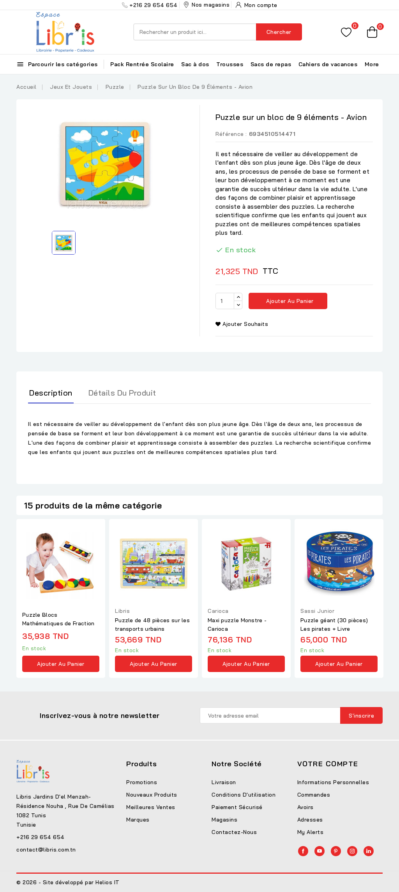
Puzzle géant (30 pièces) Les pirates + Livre (334, 624)
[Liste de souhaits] (346, 32)
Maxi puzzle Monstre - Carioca (237, 624)
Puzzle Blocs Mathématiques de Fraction (58, 619)
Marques (138, 819)
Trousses (229, 64)
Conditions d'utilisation (243, 794)
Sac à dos (195, 64)
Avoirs (305, 807)
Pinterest (336, 851)
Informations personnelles (333, 782)
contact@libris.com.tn (46, 849)
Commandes (313, 794)
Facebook (303, 851)
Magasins (224, 819)
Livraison (224, 782)
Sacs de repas (271, 64)
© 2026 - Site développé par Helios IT (68, 882)
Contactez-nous (234, 832)
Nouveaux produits (151, 794)
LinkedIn (369, 851)
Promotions (141, 782)
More (372, 64)
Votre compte (327, 763)
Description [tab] (50, 393)
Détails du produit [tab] (122, 393)
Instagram (352, 851)
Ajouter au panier (289, 300)
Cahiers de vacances (328, 64)
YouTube (319, 851)
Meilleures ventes (150, 807)
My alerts (310, 832)
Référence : (231, 133)
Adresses (310, 819)
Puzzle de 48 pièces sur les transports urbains (152, 624)
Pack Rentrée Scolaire (142, 64)
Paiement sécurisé (237, 807)
